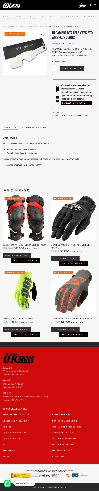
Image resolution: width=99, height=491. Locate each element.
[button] (95, 5)
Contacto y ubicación (64, 421)
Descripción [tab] (10, 128)
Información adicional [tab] (34, 128)
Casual (6, 456)
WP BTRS (7, 427)
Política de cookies (62, 444)
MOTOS (6, 444)
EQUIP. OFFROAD (18, 26)
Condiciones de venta (64, 433)
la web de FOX (34, 165)
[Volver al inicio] (12, 5)
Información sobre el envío (66, 427)
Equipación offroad (13, 439)
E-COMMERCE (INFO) (62, 450)
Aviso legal (58, 456)
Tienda (9, 26)
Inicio (4, 26)
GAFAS (28, 26)
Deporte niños (10, 450)
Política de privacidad (64, 439)
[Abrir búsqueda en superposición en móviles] (90, 5)
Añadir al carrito (71, 69)
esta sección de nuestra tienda (65, 159)
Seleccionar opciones (17, 255)
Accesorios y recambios (16, 421)
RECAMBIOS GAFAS (37, 26)
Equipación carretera (14, 433)
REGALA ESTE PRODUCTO (25, 261)
